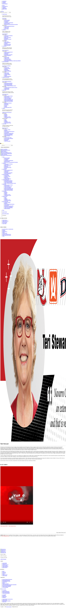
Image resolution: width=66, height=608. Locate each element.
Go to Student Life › (5, 94)
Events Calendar (4, 565)
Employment (4, 601)
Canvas (3, 573)
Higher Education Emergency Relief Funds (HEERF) (12, 60)
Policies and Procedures (6, 592)
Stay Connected (4, 222)
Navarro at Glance (7, 157)
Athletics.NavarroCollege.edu (6, 112)
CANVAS (4, 7)
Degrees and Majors (5, 61)
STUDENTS (4, 1)
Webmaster (4, 597)
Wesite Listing (4, 596)
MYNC (3, 5)
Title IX (3, 582)
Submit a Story (4, 221)
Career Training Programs (8, 84)
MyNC (3, 571)
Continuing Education (5, 77)
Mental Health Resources (6, 580)
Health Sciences (4, 231)
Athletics (3, 108)
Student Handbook (7, 135)
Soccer (5, 119)
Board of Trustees (7, 23)
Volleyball (5, 121)
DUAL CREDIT (5, 3)
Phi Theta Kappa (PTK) (8, 107)
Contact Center (4, 575)
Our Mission (6, 21)
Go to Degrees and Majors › (6, 65)
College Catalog (6, 73)
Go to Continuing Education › (6, 81)
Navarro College (8, 606)
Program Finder (6, 67)
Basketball (5, 192)
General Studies (4, 233)
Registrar (5, 168)
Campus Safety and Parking (8, 101)
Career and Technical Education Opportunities (9, 584)
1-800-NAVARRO (3, 559)
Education (3, 230)
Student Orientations (7, 42)
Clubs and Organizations (8, 97)
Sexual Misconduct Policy (6, 581)
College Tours (6, 41)
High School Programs (7, 39)
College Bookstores (5, 566)
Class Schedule (6, 72)
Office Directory (4, 567)
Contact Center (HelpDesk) (8, 207)
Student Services (4, 574)
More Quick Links (5, 201)
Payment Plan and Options (8, 54)
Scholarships (6, 53)
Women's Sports (4, 196)
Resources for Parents (7, 44)
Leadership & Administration (8, 22)
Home (3, 210)
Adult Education (6, 88)
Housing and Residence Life (8, 99)
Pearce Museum (6, 139)
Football (5, 115)
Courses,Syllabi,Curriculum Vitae (7, 599)
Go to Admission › (5, 33)
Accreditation (4, 590)
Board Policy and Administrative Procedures (11, 24)
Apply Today (4, 223)
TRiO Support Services (7, 59)
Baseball (5, 114)
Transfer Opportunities (7, 76)
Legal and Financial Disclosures (7, 579)
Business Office (6, 57)
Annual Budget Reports (6, 593)
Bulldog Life (6, 103)
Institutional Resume (5, 583)
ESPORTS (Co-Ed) (7, 116)
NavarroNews (6, 104)
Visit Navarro (6, 36)
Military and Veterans (7, 37)
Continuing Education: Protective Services (10, 87)
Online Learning (6, 70)
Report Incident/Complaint (6, 600)
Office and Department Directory (9, 26)
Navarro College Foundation (8, 138)
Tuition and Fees (6, 52)
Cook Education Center (7, 137)
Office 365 (4, 572)
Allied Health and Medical (8, 83)
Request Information (7, 45)
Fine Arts (5, 105)
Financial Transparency (5, 591)
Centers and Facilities (7, 98)
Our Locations (6, 28)
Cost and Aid (4, 46)
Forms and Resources (7, 55)
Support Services (6, 96)
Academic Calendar (7, 74)
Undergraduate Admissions (8, 35)
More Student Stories (5, 213)
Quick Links (4, 123)
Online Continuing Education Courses (10, 85)
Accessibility (4, 594)
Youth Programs (6, 89)
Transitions (6, 43)
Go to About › (4, 18)
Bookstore (5, 130)
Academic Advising (7, 68)
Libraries (5, 75)
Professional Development (8, 181)
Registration (6, 69)
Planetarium (6, 140)
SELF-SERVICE (5, 6)
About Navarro (4, 14)
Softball (5, 120)
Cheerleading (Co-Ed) (7, 117)
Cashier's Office (6, 58)
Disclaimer (4, 595)
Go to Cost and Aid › (5, 50)
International (6, 38)
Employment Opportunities (8, 206)
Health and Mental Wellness (8, 100)
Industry (3, 232)
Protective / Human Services (6, 234)
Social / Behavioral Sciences (6, 235)
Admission (4, 29)
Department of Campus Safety (8, 133)
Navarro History (6, 158)
